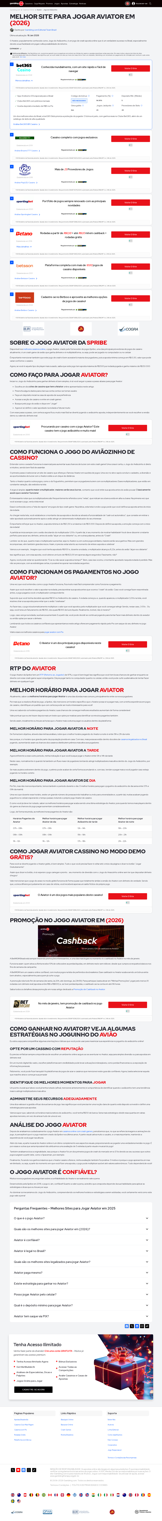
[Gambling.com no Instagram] (29, 1479)
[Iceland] (81, 1495)
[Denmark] (62, 1495)
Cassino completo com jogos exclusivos (74, 137)
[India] (93, 1495)
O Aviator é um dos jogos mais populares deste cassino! (70, 895)
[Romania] (143, 1495)
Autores (111, 1425)
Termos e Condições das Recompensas (122, 1458)
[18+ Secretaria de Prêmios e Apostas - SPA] (143, 1512)
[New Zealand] (124, 1495)
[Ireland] (99, 1495)
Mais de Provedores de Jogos (74, 169)
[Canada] (50, 1495)
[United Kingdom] (13, 1495)
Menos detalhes (22, 80)
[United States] (19, 1501)
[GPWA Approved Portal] (47, 1512)
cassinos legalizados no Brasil (134, 739)
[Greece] (75, 1495)
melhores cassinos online (34, 349)
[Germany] (68, 1495)
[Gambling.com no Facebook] (24, 1479)
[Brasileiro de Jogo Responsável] (81, 1512)
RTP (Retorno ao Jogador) (52, 674)
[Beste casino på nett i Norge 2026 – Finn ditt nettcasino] (130, 1495)
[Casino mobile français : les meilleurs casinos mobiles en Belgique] (37, 1495)
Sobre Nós (111, 1420)
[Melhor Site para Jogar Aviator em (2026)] (44, 1495)
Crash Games (66, 1430)
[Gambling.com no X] (13, 1479)
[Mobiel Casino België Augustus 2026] (31, 1495)
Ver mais (23, 57)
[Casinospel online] (13, 1501)
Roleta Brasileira (67, 1435)
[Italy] (106, 1495)
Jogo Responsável (115, 1450)
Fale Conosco (113, 1440)
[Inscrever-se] (127, 3)
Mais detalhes (23, 246)
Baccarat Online (67, 1425)
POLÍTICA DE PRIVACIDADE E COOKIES (89, 1485)
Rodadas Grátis (19, 1435)
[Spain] (149, 1495)
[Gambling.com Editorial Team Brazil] (12, 30)
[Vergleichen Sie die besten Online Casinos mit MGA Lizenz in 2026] (25, 1495)
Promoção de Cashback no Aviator (89, 989)
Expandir (14, 49)
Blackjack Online (67, 1420)
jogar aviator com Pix (54, 632)
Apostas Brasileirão (21, 1420)
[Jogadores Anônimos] (112, 1512)
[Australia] (19, 1495)
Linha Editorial (113, 1430)
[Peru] (137, 1495)
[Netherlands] (118, 1495)
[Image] (81, 941)
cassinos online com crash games (78, 1131)
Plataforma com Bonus (22, 1440)
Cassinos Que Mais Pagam (24, 1425)
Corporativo (112, 1445)
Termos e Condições (59, 1485)
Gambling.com (15, 10)
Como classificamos (115, 1435)
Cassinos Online (28, 10)
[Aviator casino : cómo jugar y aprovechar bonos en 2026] (112, 1495)
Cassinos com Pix (20, 1430)
